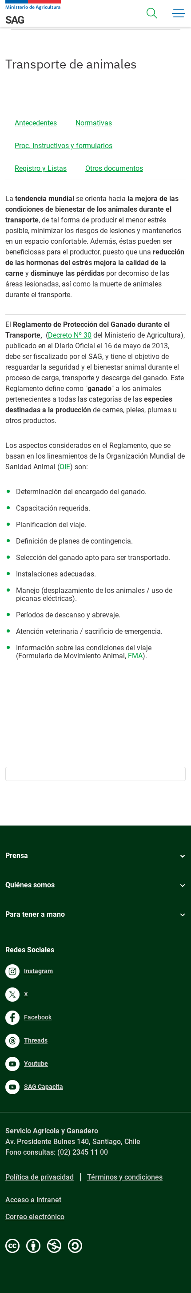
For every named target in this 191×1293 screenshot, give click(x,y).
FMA (135, 656)
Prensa (16, 855)
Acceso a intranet (33, 1200)
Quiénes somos (30, 885)
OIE (65, 467)
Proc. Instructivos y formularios (63, 145)
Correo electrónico (34, 1216)
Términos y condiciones (125, 1177)
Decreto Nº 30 (70, 335)
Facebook (38, 1017)
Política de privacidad (39, 1177)
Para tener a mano (35, 914)
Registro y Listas (41, 168)
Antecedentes (36, 123)
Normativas (94, 123)
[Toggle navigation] (152, 13)
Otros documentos (114, 168)
